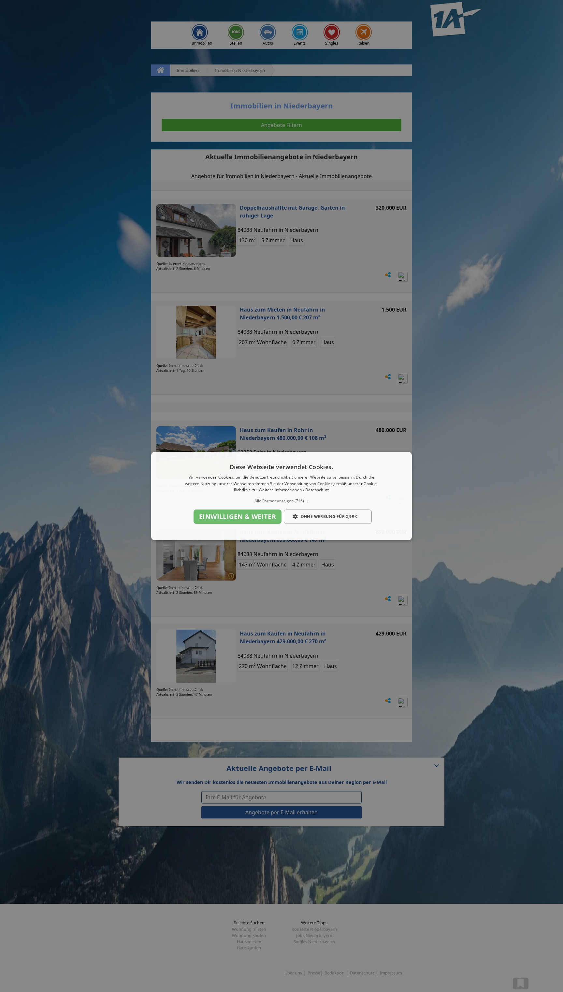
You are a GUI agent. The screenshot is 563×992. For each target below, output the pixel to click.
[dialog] (281, 496)
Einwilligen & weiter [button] (237, 516)
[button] (281, 501)
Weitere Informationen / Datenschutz (294, 490)
